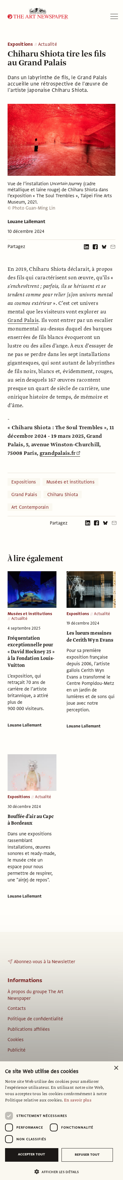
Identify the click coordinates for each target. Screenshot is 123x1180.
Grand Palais (23, 320)
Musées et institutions (70, 482)
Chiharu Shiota (62, 494)
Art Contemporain (30, 507)
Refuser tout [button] (87, 1154)
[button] (59, 1171)
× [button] (116, 1068)
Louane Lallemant (26, 221)
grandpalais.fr (58, 453)
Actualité (47, 44)
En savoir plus (77, 1100)
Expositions (20, 44)
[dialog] (61, 1120)
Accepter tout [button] (31, 1154)
